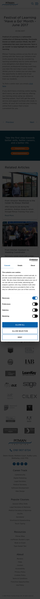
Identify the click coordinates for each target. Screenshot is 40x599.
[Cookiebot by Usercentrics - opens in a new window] (29, 260)
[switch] (35, 304)
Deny (20, 337)
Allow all (20, 325)
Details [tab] (20, 265)
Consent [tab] (7, 265)
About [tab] (33, 265)
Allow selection (20, 331)
